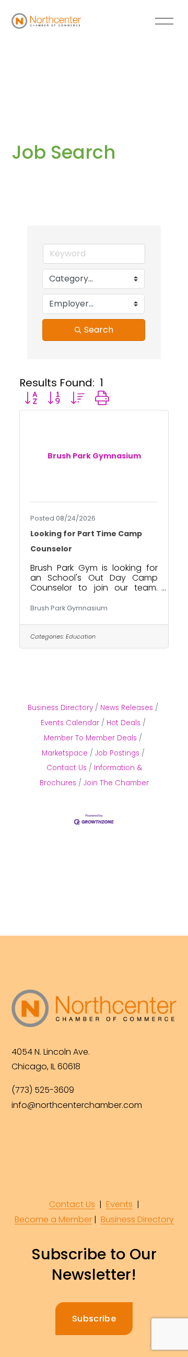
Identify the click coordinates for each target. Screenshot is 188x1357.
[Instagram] (45, 1140)
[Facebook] (20, 1140)
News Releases (126, 708)
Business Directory (60, 708)
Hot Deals (123, 723)
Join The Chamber (116, 783)
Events (119, 1204)
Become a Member (53, 1219)
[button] (30, 398)
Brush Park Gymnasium (69, 608)
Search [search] (98, 330)
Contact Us (72, 1204)
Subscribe (94, 1319)
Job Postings (117, 753)
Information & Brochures (91, 775)
